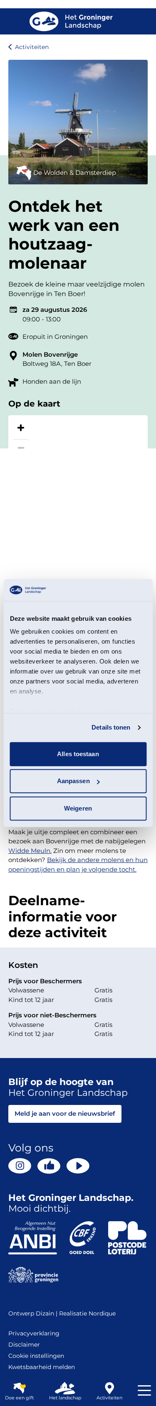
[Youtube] (78, 1165)
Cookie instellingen (36, 1355)
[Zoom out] (20, 447)
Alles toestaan (78, 753)
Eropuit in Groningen (55, 336)
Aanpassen (73, 780)
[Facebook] (48, 1166)
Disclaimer (24, 1344)
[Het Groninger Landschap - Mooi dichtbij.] (71, 21)
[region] (78, 504)
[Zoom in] (20, 427)
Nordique (102, 1313)
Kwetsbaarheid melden (41, 1367)
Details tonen (111, 727)
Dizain (45, 1313)
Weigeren (78, 808)
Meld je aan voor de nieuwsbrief (65, 1113)
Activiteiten (32, 47)
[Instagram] (19, 1165)
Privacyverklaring (33, 1333)
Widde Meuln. (30, 851)
